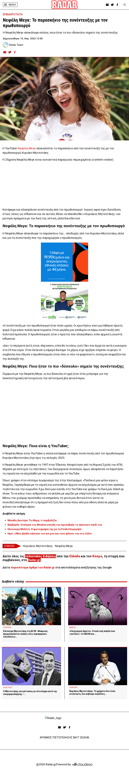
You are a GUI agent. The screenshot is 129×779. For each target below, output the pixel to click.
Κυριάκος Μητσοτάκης (38, 546)
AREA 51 (72, 627)
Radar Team (16, 44)
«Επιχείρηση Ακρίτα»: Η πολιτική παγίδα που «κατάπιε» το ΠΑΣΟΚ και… (92, 632)
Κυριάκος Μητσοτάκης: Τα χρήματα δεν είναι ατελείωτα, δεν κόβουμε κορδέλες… (92, 692)
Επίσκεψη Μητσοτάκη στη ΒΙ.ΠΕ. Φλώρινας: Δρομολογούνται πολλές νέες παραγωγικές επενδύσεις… (25, 634)
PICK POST (7, 688)
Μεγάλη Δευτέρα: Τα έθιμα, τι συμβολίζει (32, 520)
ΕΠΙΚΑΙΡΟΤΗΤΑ (13, 14)
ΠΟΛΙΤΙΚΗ (7, 627)
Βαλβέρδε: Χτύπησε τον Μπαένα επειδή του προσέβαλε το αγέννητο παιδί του (55, 524)
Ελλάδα (74, 556)
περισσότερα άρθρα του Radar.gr (33, 567)
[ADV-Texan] (64, 301)
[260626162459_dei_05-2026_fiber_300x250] (64, 262)
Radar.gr (34, 560)
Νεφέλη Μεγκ (27, 148)
